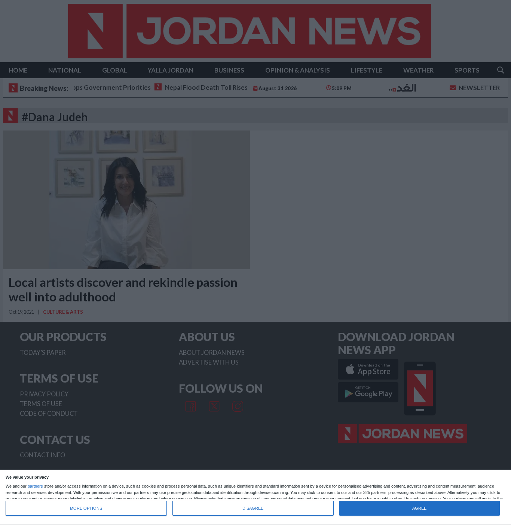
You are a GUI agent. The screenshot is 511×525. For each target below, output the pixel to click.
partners (35, 486)
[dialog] (255, 497)
